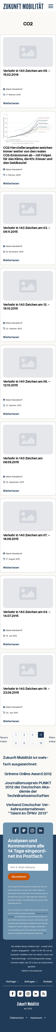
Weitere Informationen (32, 971)
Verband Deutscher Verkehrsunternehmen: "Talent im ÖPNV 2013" (28, 809)
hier (44, 933)
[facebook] (15, 830)
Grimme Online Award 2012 (28, 774)
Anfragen (29, 981)
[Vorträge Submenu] (18, 982)
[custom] (24, 830)
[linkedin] (40, 830)
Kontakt (47, 981)
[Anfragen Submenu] (37, 982)
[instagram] (32, 830)
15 (41, 743)
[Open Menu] (50, 6)
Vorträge (11, 981)
